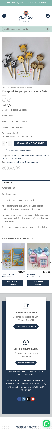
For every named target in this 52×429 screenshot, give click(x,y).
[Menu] (4, 16)
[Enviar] (47, 29)
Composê (9, 162)
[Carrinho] (48, 16)
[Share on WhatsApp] (4, 168)
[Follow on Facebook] (19, 399)
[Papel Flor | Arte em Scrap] (26, 16)
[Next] (50, 267)
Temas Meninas (17, 88)
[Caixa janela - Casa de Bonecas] (38, 256)
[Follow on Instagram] (24, 399)
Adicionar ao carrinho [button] (12, 283)
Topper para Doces (16, 158)
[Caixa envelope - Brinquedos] (13, 256)
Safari (30, 88)
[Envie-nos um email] (28, 399)
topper (22, 162)
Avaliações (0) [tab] (8, 188)
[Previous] (2, 267)
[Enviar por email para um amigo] (13, 168)
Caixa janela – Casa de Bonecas (34, 275)
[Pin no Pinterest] (18, 168)
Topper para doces (32, 162)
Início (4, 88)
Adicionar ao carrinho (30, 143)
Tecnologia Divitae (26, 427)
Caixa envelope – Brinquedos (9, 275)
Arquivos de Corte (17, 156)
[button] (46, 423)
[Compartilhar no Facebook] (9, 168)
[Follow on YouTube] (33, 399)
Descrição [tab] (7, 183)
